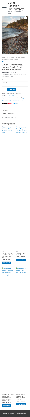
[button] (25, 17)
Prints (7, 57)
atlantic (19, 97)
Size (3, 79)
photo (10, 100)
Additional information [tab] (8, 113)
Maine (3, 61)
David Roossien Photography (16, 6)
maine (17, 98)
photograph (15, 100)
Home (3, 57)
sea (22, 100)
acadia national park (12, 97)
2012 (6, 97)
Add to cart (12, 89)
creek (7, 98)
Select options (6, 262)
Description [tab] (5, 110)
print (19, 100)
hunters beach (12, 98)
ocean (6, 100)
